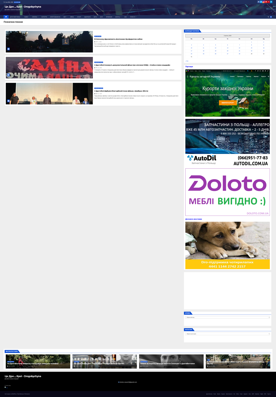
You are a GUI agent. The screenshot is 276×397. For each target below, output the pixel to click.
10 (191, 48)
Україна (34, 17)
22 (251, 50)
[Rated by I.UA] (6, 387)
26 (215, 53)
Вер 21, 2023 (99, 93)
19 (215, 50)
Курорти (44, 17)
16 (263, 48)
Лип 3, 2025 (98, 41)
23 (263, 50)
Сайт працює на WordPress (11, 393)
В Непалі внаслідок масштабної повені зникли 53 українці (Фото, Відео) (235, 363)
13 (227, 48)
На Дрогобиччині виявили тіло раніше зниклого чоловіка (32, 364)
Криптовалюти (55, 17)
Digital (117, 17)
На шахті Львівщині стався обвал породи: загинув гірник (99, 364)
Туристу (133, 17)
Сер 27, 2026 (12, 366)
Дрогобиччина (15, 17)
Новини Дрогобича (99, 62)
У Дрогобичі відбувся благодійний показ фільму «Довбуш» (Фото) (121, 91)
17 (191, 50)
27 (227, 53)
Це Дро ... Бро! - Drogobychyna (23, 6)
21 (239, 50)
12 (215, 48)
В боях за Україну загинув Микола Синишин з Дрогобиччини (168, 364)
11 (203, 48)
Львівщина (76, 361)
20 (227, 50)
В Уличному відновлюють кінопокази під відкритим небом (118, 39)
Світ (64, 17)
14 (239, 48)
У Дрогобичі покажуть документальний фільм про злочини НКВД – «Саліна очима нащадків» (132, 65)
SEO (125, 17)
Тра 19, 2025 (99, 67)
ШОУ (101, 17)
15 (251, 48)
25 (203, 53)
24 (191, 53)
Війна (72, 17)
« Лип (186, 61)
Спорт (79, 17)
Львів (26, 17)
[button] (268, 16)
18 (203, 50)
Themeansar (27, 393)
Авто (95, 17)
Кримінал (109, 17)
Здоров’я (87, 17)
